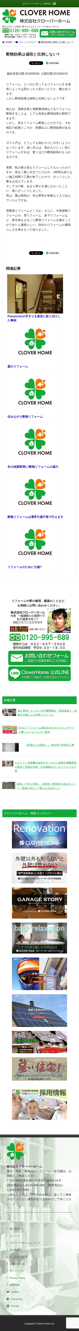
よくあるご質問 (18, 1256)
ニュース (14, 1235)
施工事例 (14, 1228)
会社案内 (14, 1249)
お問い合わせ (17, 1263)
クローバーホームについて (24, 1242)
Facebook (17, 1299)
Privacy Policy (17, 1277)
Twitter (15, 1291)
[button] (36, 3)
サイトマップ (17, 1270)
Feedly (15, 1305)
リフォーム (15, 1221)
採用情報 (14, 1284)
